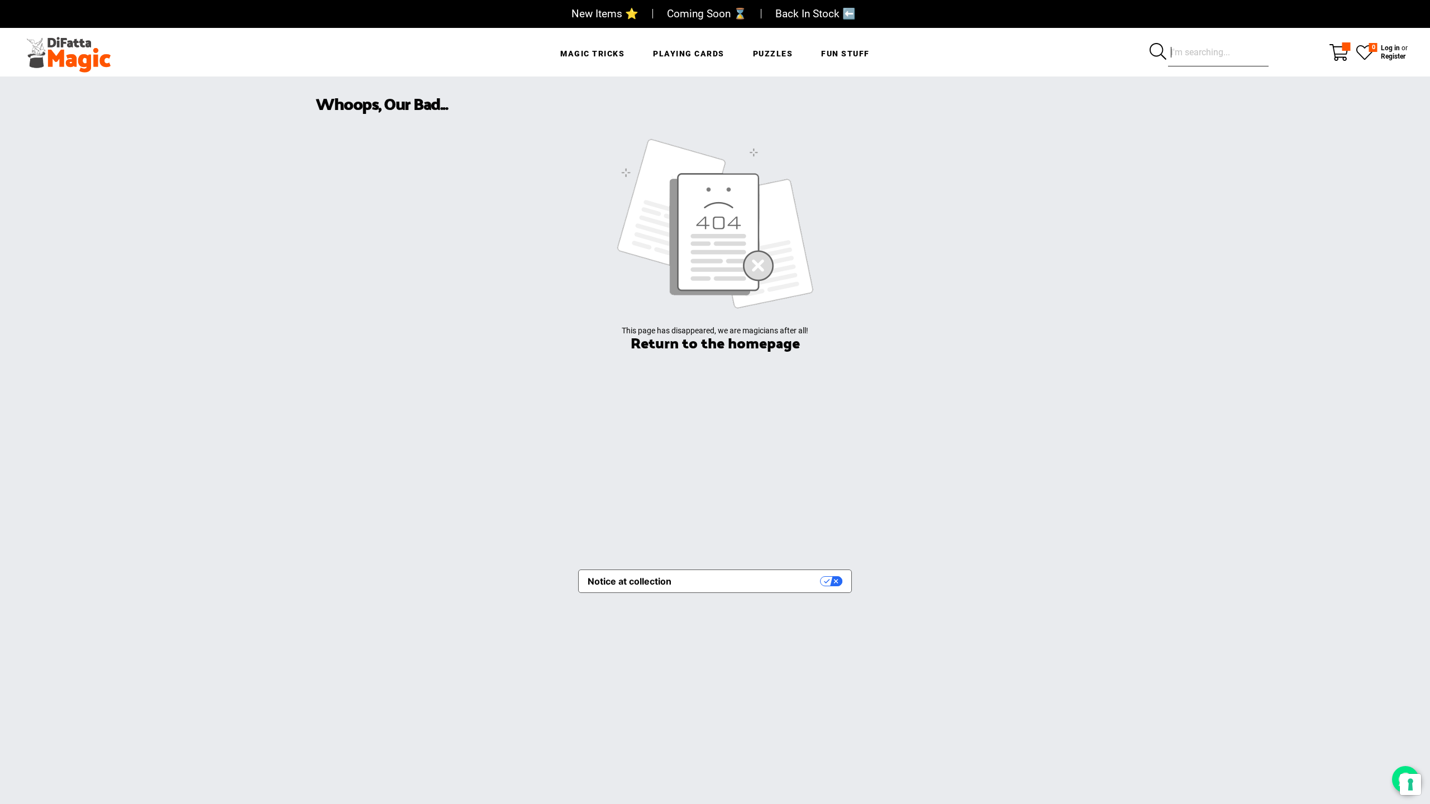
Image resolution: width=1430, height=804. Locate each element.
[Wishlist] (1364, 51)
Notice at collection (629, 581)
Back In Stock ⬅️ (815, 13)
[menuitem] (592, 47)
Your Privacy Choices (751, 581)
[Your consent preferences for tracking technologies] (1410, 784)
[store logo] (68, 52)
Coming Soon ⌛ (707, 13)
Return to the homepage (715, 342)
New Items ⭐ (604, 13)
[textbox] (1218, 52)
